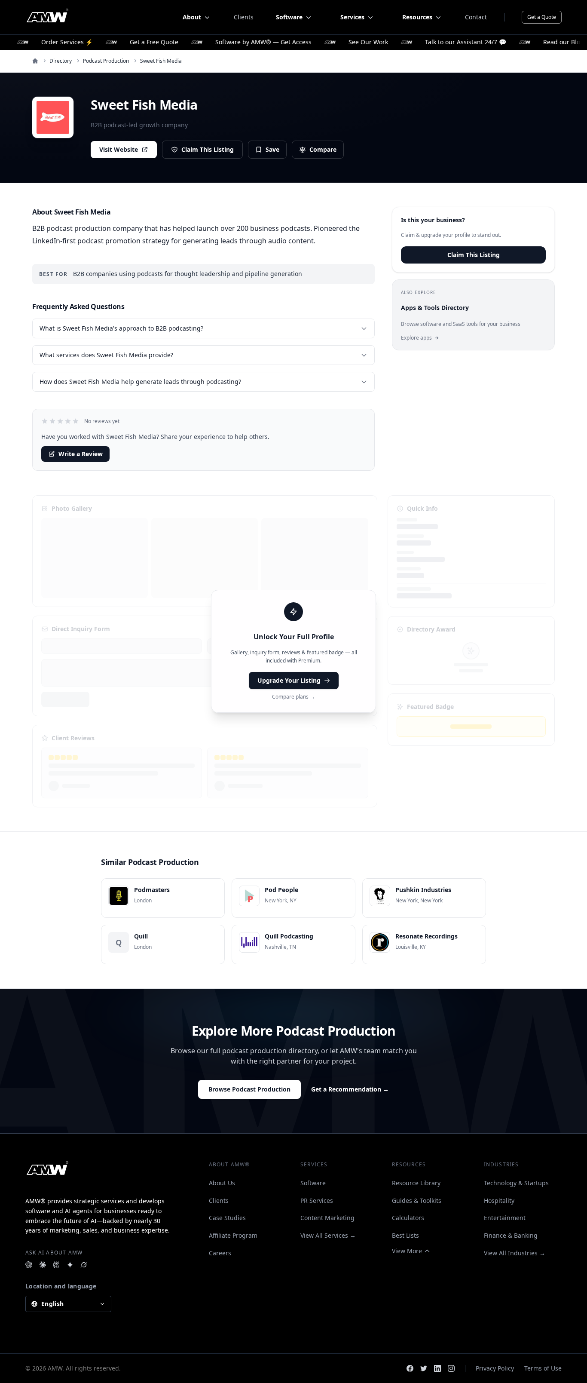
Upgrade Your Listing (289, 680)
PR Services (316, 1200)
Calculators (408, 1218)
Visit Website (118, 149)
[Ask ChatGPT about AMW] (28, 1264)
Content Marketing (327, 1218)
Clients (244, 17)
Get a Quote (541, 17)
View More (407, 1251)
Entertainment (505, 1218)
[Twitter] (423, 1368)
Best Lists (405, 1235)
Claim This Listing (207, 149)
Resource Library (416, 1183)
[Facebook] (410, 1368)
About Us (222, 1183)
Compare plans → (293, 696)
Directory (60, 61)
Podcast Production (106, 61)
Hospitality (499, 1200)
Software (313, 1183)
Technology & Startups (516, 1183)
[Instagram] (451, 1368)
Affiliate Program (233, 1235)
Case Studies (227, 1218)
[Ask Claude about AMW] (42, 1264)
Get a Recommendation (350, 1089)
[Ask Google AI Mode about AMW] (70, 1264)
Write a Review (80, 454)
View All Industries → (514, 1253)
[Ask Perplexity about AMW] (56, 1264)
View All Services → (328, 1235)
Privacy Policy (495, 1368)
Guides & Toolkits (416, 1200)
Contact (476, 17)
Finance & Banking (511, 1235)
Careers (220, 1253)
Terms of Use (543, 1368)
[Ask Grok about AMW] (83, 1264)
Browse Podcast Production (249, 1089)
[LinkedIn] (437, 1368)
